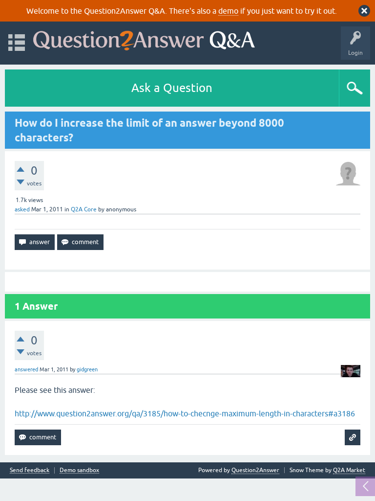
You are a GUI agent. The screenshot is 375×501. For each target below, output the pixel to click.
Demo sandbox (79, 470)
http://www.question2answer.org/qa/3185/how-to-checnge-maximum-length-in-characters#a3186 (185, 413)
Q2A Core (84, 209)
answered (26, 369)
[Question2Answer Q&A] (144, 38)
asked (22, 209)
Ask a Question (171, 87)
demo (228, 10)
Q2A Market (349, 470)
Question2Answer (255, 470)
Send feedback (29, 470)
